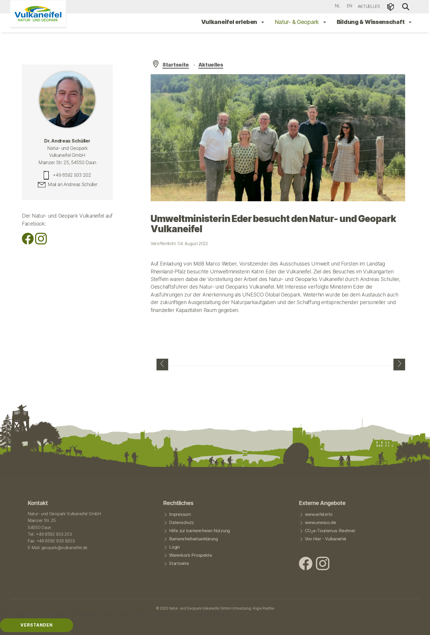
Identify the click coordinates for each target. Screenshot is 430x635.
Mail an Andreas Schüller (72, 185)
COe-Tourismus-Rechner (330, 531)
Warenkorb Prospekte (190, 555)
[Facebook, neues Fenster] (305, 564)
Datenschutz (181, 522)
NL (337, 5)
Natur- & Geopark (297, 21)
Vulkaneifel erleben (229, 21)
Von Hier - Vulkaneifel (325, 539)
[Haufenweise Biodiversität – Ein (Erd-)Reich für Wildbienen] (162, 364)
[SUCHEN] (405, 6)
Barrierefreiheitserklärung (193, 539)
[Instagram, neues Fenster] (41, 243)
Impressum (180, 514)
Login (174, 547)
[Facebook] (28, 243)
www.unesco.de (320, 522)
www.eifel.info (319, 514)
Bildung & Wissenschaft (371, 21)
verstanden (36, 624)
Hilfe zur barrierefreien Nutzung (199, 530)
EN (349, 5)
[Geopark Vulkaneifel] (38, 13)
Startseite (175, 65)
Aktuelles (369, 6)
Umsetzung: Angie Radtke (253, 608)
